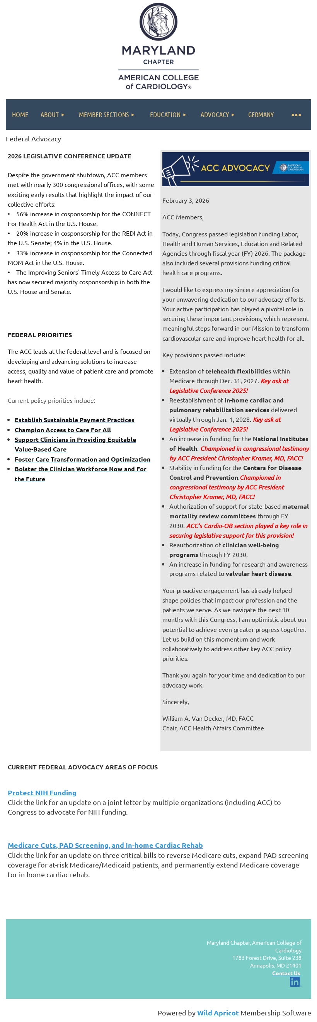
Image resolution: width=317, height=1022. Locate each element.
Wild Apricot (218, 1012)
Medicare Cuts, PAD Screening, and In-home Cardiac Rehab (105, 844)
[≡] (295, 114)
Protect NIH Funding (42, 792)
